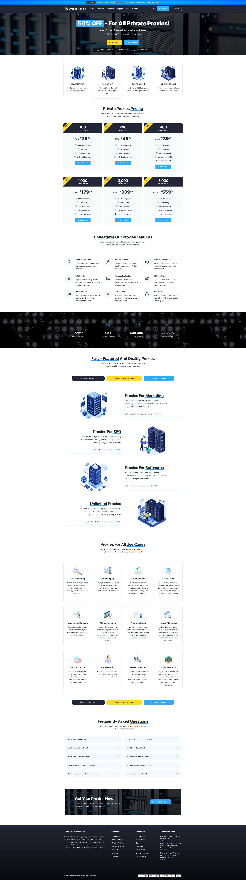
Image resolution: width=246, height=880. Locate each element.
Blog (127, 8)
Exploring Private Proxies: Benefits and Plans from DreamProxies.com (169, 855)
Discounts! (110, 8)
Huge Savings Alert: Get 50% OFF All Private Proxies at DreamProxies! (170, 845)
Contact (135, 8)
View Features (132, 42)
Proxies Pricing (114, 42)
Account (176, 8)
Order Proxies (83, 163)
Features (100, 8)
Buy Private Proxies (159, 802)
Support (120, 8)
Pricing (92, 8)
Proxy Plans (163, 8)
